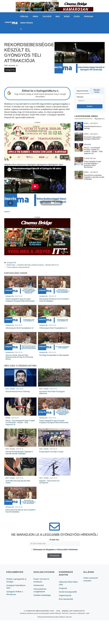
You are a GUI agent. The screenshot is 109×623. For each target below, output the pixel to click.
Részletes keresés (97, 91)
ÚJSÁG (77, 16)
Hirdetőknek (26, 23)
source (7, 212)
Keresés (89, 106)
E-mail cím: (54, 540)
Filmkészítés (39, 585)
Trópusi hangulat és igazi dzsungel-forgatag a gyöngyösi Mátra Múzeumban (92, 164)
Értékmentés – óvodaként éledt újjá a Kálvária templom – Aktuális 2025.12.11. (33, 265)
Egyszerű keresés (82, 91)
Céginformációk (65, 595)
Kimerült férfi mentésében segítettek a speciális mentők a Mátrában (94, 177)
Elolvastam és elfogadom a (55, 550)
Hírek (35, 16)
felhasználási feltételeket (67, 550)
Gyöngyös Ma (10, 70)
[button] (21, 29)
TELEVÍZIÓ (46, 16)
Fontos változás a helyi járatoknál (18, 267)
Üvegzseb (63, 588)
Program (88, 16)
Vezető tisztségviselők (68, 592)
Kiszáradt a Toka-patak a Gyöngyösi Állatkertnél (92, 138)
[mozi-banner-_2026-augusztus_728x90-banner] (54, 11)
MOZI (58, 16)
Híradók (87, 144)
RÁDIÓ (67, 16)
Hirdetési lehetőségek (42, 595)
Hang (66, 157)
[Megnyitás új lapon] (37, 141)
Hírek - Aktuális (91, 123)
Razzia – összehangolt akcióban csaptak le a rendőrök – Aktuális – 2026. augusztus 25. (93, 150)
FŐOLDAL (24, 16)
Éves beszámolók (66, 599)
